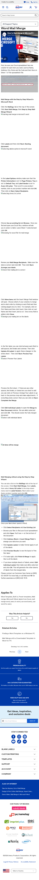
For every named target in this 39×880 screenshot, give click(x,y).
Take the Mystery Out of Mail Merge (13, 788)
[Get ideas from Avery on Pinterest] (25, 737)
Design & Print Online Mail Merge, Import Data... (17, 791)
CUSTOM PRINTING (10, 754)
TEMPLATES (7, 759)
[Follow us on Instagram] (19, 737)
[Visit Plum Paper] (12, 835)
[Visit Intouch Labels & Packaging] (27, 835)
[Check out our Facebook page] (13, 737)
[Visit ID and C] (31, 821)
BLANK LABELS (8, 749)
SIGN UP (32, 721)
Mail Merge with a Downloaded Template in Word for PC (18, 639)
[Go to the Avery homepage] (18, 7)
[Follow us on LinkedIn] (25, 741)
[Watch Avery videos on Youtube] (13, 741)
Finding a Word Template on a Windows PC (18, 633)
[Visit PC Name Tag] (20, 815)
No (27, 618)
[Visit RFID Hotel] (11, 828)
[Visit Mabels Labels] (19, 808)
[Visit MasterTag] (13, 841)
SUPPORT (6, 764)
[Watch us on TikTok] (19, 741)
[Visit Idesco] (26, 841)
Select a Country (18, 871)
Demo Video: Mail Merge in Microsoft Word (16, 794)
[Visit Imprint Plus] (14, 821)
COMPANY (6, 774)
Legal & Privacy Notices (10, 862)
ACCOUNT (6, 769)
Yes (12, 618)
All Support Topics (10, 24)
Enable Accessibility (8, 2)
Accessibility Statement (28, 862)
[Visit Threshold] (26, 828)
